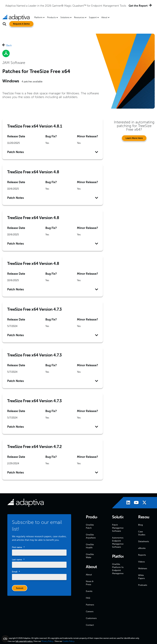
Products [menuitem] (51, 17)
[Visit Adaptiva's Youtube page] (135, 503)
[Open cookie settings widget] (5, 638)
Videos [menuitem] (141, 561)
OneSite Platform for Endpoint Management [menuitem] (118, 569)
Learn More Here (134, 138)
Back (9, 45)
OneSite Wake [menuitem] (90, 556)
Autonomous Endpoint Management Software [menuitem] (118, 542)
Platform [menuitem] (38, 17)
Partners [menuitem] (90, 604)
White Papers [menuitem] (141, 577)
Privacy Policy (47, 641)
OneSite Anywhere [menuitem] (91, 536)
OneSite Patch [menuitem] (90, 526)
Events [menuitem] (89, 591)
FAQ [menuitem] (88, 598)
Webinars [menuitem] (142, 568)
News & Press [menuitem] (90, 583)
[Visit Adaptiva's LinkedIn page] (126, 503)
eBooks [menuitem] (142, 548)
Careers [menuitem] (89, 611)
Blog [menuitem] (140, 525)
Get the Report (138, 5)
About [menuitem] (104, 17)
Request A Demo (21, 24)
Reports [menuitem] (142, 555)
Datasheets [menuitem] (143, 541)
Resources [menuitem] (79, 17)
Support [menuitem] (93, 17)
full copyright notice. (24, 641)
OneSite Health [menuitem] (90, 546)
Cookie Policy (68, 641)
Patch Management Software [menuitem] (118, 528)
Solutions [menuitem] (64, 17)
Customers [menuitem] (91, 618)
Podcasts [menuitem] (142, 585)
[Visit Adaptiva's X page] (143, 503)
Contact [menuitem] (90, 625)
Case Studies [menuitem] (141, 533)
